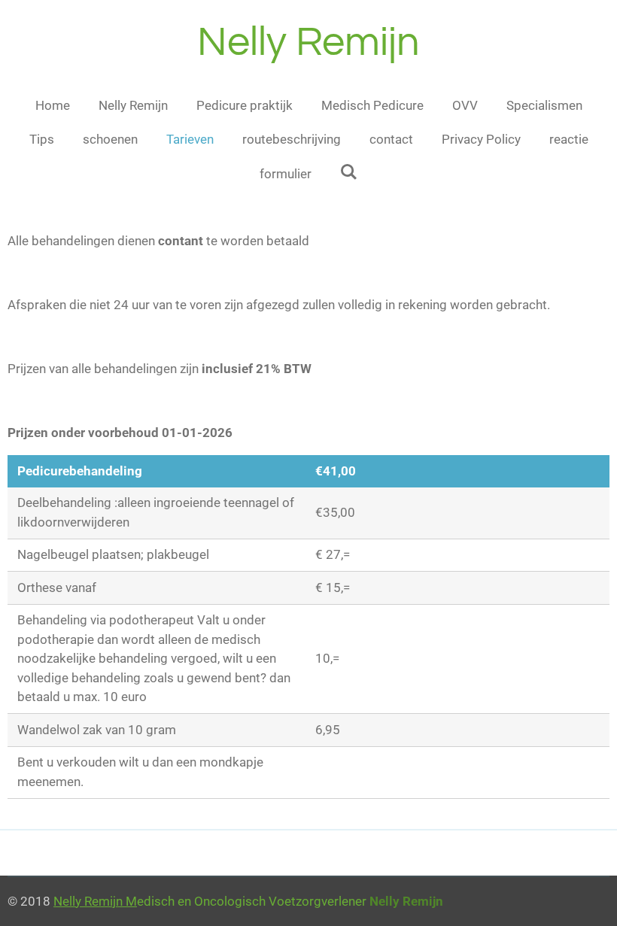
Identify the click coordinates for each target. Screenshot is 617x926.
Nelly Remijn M (95, 901)
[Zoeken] (349, 172)
